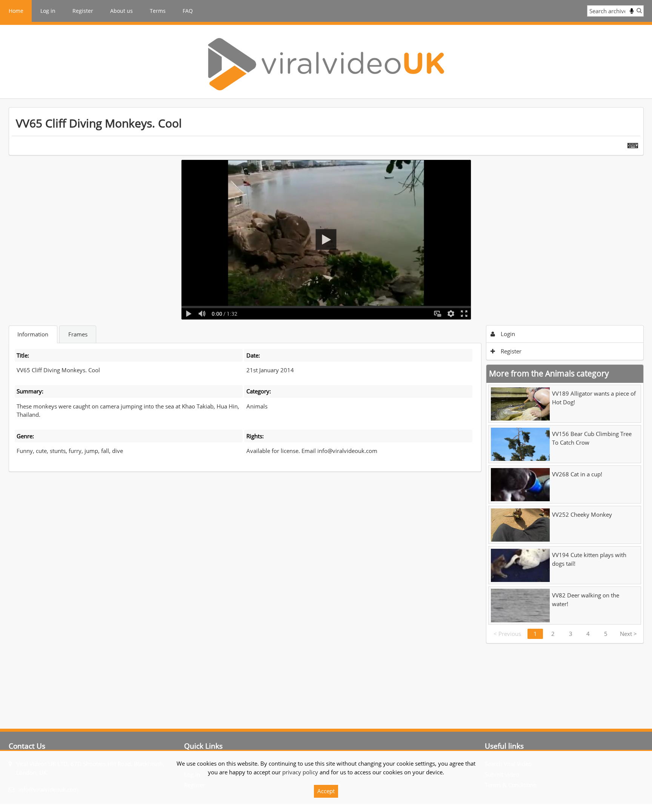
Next (628, 633)
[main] (326, 375)
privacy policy (300, 772)
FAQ (188, 10)
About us (121, 10)
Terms (158, 10)
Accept (326, 791)
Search (639, 10)
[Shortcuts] (632, 144)
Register (82, 10)
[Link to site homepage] (326, 64)
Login (507, 334)
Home (16, 10)
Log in (47, 10)
